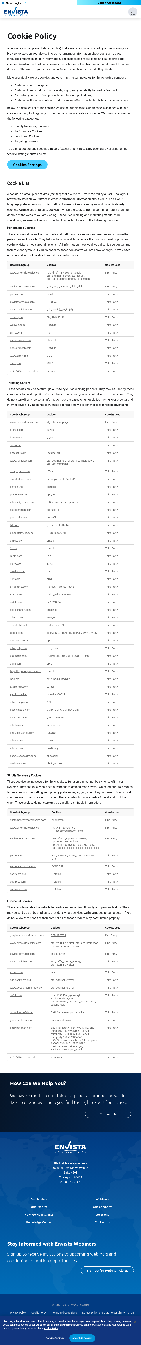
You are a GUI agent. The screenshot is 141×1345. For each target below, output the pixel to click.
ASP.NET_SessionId (63, 827)
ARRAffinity (58, 838)
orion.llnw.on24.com (21, 1012)
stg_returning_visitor (63, 943)
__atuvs (55, 946)
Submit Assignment (109, 2)
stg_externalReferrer (58, 275)
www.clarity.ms (19, 355)
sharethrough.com (20, 509)
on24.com (16, 602)
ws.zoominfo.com (20, 340)
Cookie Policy (38, 1312)
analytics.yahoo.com (22, 732)
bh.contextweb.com (21, 533)
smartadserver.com (21, 479)
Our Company (102, 1207)
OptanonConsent (76, 838)
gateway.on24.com (21, 1027)
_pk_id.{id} (53, 272)
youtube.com (17, 855)
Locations (102, 1214)
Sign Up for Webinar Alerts (107, 1270)
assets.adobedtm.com (23, 756)
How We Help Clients (38, 1214)
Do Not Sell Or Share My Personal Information (108, 1312)
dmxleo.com (17, 540)
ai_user (65, 946)
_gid (79, 844)
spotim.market (18, 694)
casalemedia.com (20, 709)
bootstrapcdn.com (20, 348)
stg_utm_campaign (58, 422)
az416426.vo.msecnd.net (24, 371)
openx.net (15, 445)
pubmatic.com (18, 656)
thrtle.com (16, 332)
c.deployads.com (20, 471)
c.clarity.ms (16, 317)
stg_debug (78, 275)
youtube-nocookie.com (23, 866)
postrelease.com (19, 494)
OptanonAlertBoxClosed (66, 841)
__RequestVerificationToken (67, 830)
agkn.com (15, 663)
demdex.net (17, 486)
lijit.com (14, 525)
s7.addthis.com (19, 586)
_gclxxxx (64, 286)
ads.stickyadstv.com (22, 502)
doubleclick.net (18, 625)
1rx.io (13, 548)
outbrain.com (18, 763)
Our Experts (39, 1207)
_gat (91, 844)
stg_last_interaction (87, 943)
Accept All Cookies (82, 1338)
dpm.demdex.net (19, 640)
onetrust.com (18, 881)
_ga (85, 844)
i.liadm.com (16, 437)
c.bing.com (16, 617)
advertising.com (19, 702)
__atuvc (75, 946)
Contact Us (108, 1114)
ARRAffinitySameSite (64, 844)
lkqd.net (14, 679)
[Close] (135, 1322)
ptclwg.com (17, 294)
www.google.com (20, 717)
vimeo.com (16, 972)
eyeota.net (16, 594)
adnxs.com (16, 748)
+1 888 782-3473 (70, 1182)
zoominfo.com (18, 889)
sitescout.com (18, 453)
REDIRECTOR (58, 935)
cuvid (54, 953)
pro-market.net (18, 517)
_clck (79, 286)
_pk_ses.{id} (67, 272)
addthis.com (17, 725)
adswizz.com (17, 740)
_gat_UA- (52, 286)
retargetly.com (18, 648)
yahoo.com (16, 563)
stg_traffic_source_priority (62, 278)
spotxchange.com (20, 609)
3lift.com (15, 579)
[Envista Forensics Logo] (70, 1147)
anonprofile (58, 820)
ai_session (84, 278)
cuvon (62, 953)
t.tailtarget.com (19, 686)
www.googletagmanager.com (27, 987)
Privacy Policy (18, 1312)
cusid (78, 272)
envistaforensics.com (22, 302)
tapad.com (16, 633)
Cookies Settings (27, 164)
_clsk (73, 286)
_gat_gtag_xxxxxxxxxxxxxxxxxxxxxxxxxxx (75, 847)
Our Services (38, 1199)
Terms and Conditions (64, 1312)
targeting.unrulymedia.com (25, 671)
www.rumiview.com (21, 309)
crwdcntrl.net (17, 571)
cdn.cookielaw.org (20, 980)
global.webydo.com (21, 1020)
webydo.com (17, 325)
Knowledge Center (38, 1222)
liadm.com (16, 556)
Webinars (102, 1199)
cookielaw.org (18, 874)
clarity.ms (15, 363)
